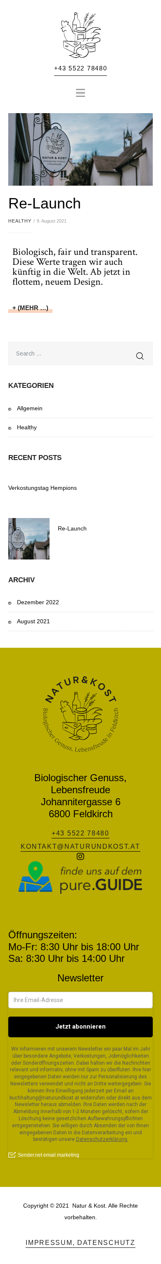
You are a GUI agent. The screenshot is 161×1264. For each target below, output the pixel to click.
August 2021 (33, 621)
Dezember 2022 (38, 602)
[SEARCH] (140, 354)
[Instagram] (80, 856)
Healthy (19, 220)
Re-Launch (44, 203)
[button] (80, 92)
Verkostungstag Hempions (42, 487)
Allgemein (30, 408)
